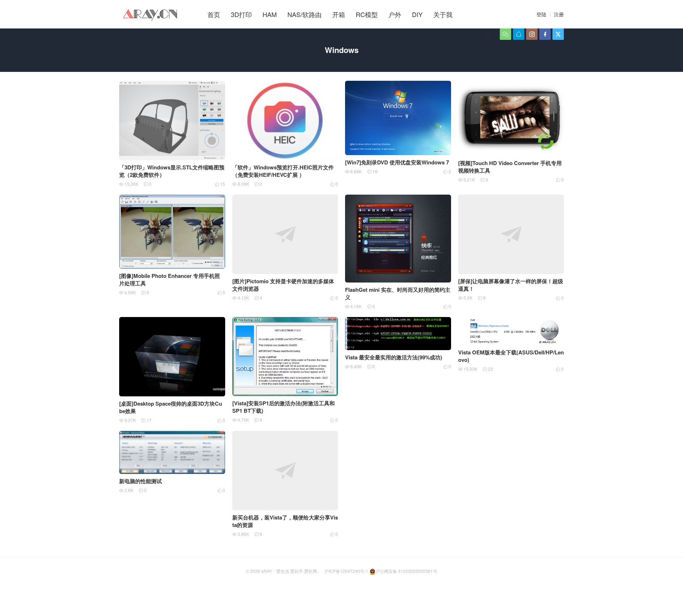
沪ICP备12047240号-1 (346, 571)
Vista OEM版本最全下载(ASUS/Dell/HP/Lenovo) (511, 356)
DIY (417, 14)
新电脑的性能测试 (140, 481)
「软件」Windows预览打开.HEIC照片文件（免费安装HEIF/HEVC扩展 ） (283, 171)
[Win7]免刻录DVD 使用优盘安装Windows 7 (397, 162)
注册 (559, 14)
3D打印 (241, 14)
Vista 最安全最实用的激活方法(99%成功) (393, 357)
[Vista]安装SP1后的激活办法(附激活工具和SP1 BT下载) (283, 407)
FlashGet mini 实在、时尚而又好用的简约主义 (397, 293)
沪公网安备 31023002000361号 (406, 571)
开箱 (338, 14)
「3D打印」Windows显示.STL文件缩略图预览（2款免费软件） (171, 171)
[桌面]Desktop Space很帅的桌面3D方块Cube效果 (170, 407)
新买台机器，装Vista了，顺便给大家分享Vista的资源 (285, 521)
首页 (213, 14)
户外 (394, 14)
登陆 (541, 14)
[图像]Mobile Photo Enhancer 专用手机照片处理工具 (169, 279)
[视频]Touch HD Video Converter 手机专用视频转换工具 (510, 166)
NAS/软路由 (304, 14)
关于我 (442, 14)
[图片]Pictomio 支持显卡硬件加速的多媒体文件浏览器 (283, 284)
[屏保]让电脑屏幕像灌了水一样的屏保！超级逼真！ (510, 284)
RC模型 (367, 14)
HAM (270, 14)
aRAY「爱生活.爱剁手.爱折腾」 (291, 571)
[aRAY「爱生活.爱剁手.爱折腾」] (150, 14)
